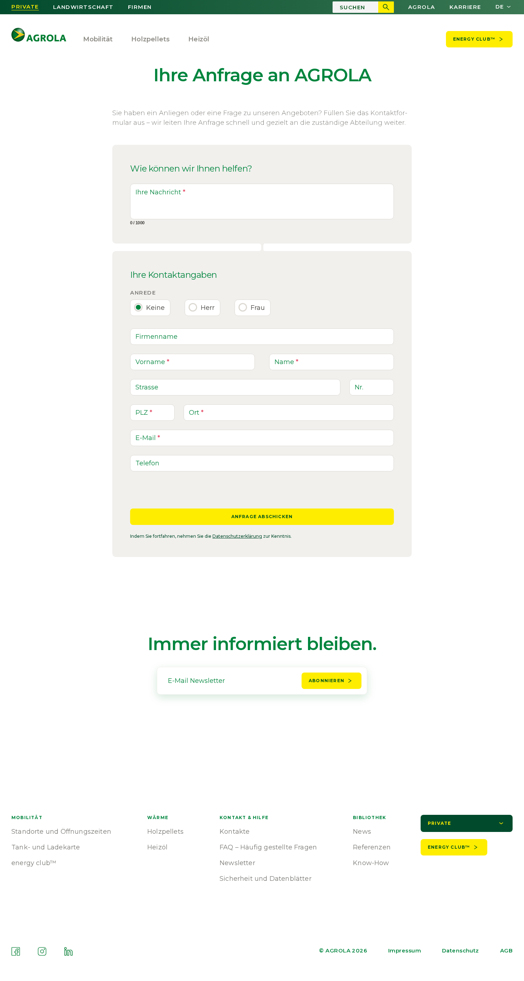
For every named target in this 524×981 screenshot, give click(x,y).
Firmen (140, 7)
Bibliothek (369, 817)
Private (25, 7)
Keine (155, 308)
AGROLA (421, 7)
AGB (506, 950)
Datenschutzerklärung (237, 536)
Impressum (404, 950)
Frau (258, 308)
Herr (208, 308)
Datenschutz (460, 950)
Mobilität (98, 39)
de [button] (499, 7)
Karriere (465, 7)
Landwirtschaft (83, 7)
